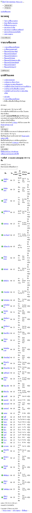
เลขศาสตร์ (15, 173)
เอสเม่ (5, 413)
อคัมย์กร (6, 280)
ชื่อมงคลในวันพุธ (9, 58)
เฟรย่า (5, 424)
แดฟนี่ (5, 396)
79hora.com (18, 2)
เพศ (28, 173)
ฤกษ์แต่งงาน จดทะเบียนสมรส (13, 84)
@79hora (14, 122)
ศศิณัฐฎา (6, 475)
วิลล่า (5, 422)
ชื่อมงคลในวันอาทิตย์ (11, 51)
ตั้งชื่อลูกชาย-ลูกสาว (10, 25)
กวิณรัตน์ (6, 292)
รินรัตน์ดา (7, 300)
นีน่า (5, 429)
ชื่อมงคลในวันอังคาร (10, 56)
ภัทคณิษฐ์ (7, 357)
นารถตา (6, 446)
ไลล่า (5, 432)
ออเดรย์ (6, 400)
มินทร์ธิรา (7, 333)
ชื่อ (5, 173)
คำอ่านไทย (20, 173)
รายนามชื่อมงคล (5, 37)
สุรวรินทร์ (7, 235)
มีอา (5, 437)
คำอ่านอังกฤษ (24, 173)
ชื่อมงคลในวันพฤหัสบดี (11, 62)
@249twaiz (15, 142)
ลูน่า (5, 427)
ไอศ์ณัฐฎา (7, 489)
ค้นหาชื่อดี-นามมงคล (11, 23)
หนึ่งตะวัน (7, 246)
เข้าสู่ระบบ (7, 8)
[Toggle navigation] (23, 2)
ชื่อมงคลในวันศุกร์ (10, 64)
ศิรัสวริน (6, 391)
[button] (5, 11)
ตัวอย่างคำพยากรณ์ (7, 124)
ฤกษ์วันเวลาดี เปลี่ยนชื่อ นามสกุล (14, 88)
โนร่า (5, 440)
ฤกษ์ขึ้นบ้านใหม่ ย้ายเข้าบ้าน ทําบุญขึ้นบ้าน (17, 86)
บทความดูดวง (8, 34)
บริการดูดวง (4, 129)
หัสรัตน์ (6, 269)
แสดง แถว (6, 164)
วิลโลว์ (6, 419)
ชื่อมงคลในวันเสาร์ (10, 67)
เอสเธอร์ (6, 408)
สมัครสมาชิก (8, 5)
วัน (12, 173)
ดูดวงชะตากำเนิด (9, 27)
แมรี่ (5, 435)
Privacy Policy (7, 510)
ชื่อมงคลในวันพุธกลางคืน (12, 60)
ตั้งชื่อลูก (24, 510)
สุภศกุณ (6, 223)
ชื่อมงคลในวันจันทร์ (10, 53)
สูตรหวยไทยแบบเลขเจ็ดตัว (12, 32)
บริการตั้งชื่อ (4, 149)
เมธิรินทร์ (6, 373)
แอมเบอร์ (6, 403)
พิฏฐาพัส (6, 385)
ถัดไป (12, 505)
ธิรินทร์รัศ (7, 368)
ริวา (5, 442)
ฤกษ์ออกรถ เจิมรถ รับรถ (11, 82)
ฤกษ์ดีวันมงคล (5, 70)
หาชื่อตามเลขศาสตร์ (10, 49)
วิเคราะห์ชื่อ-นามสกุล (11, 21)
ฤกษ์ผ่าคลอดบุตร (9, 80)
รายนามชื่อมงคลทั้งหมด (11, 47)
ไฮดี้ (5, 417)
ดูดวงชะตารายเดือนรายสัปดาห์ (13, 29)
